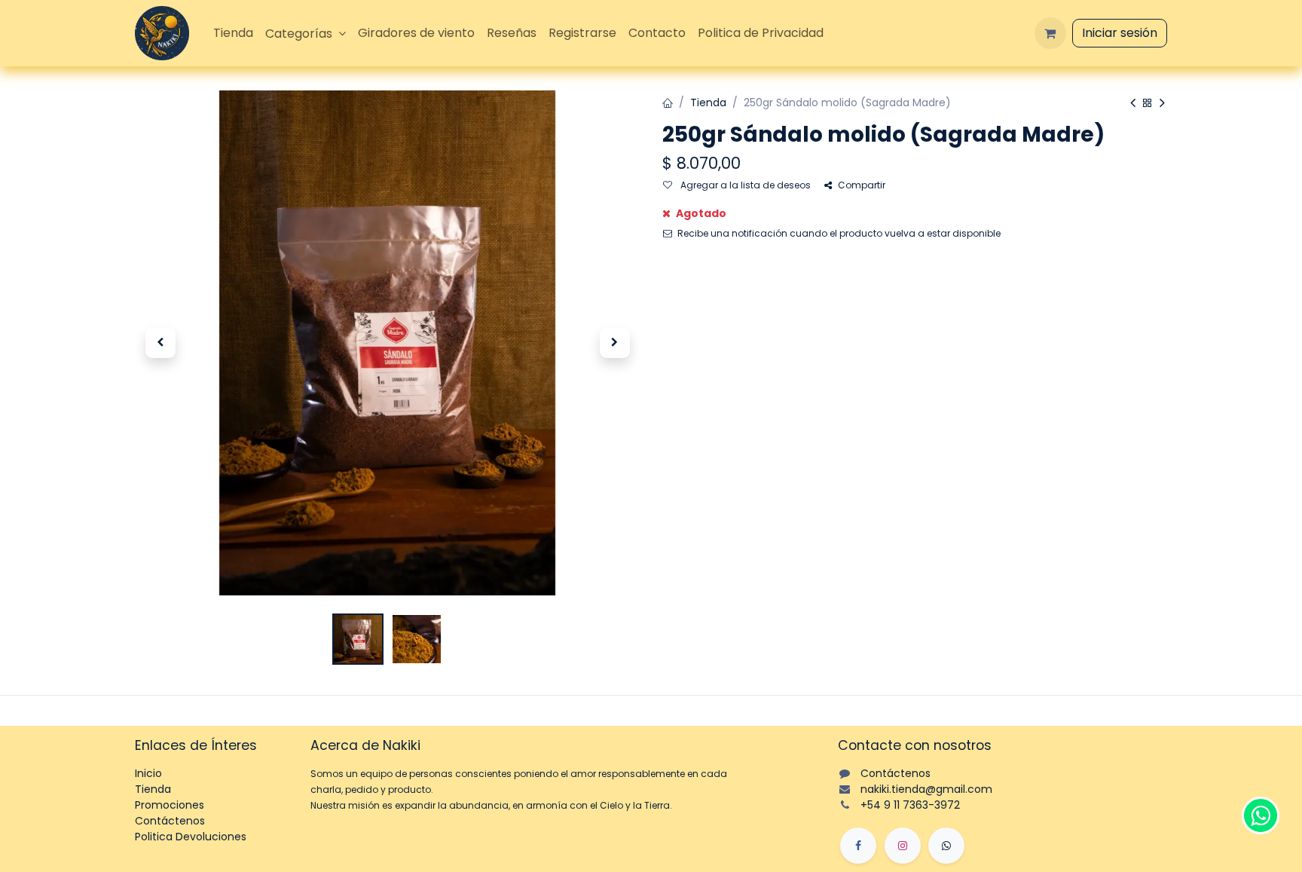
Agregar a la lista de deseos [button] (744, 185)
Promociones (169, 804)
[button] (160, 343)
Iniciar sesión (1119, 32)
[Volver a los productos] (1147, 104)
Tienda (708, 102)
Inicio (148, 773)
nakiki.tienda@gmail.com (926, 789)
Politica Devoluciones (190, 836)
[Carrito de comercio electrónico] (1050, 33)
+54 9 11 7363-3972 (910, 804)
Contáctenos (170, 820)
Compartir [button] (861, 185)
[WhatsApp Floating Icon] (1260, 815)
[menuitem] (233, 33)
